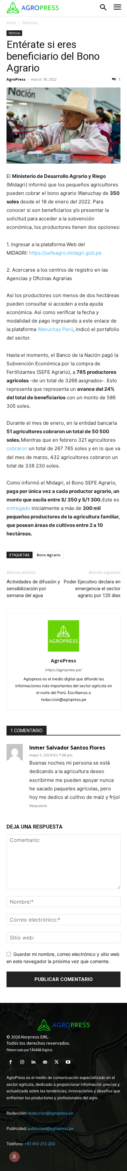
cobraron (17, 448)
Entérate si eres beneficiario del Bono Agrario (53, 56)
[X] (56, 1062)
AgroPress (16, 79)
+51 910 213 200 (39, 1143)
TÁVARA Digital (41, 1050)
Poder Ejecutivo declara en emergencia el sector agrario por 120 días (92, 588)
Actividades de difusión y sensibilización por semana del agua (33, 588)
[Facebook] (11, 1062)
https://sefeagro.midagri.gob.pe (65, 253)
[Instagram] (22, 1062)
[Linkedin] (33, 1062)
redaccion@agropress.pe (50, 1113)
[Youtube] (68, 1062)
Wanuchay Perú (55, 329)
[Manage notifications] (14, 1156)
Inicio (11, 22)
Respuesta (38, 805)
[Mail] (45, 1062)
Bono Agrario (49, 554)
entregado (18, 508)
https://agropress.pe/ (63, 670)
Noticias (29, 22)
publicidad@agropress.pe (51, 1128)
